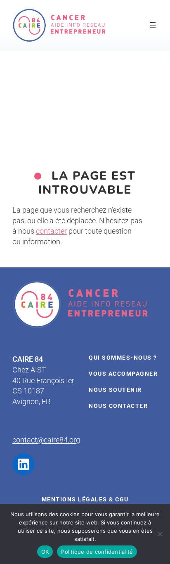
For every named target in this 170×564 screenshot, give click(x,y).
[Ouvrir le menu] (153, 25)
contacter (51, 231)
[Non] (160, 534)
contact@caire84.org (46, 439)
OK (45, 551)
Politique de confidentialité (97, 551)
